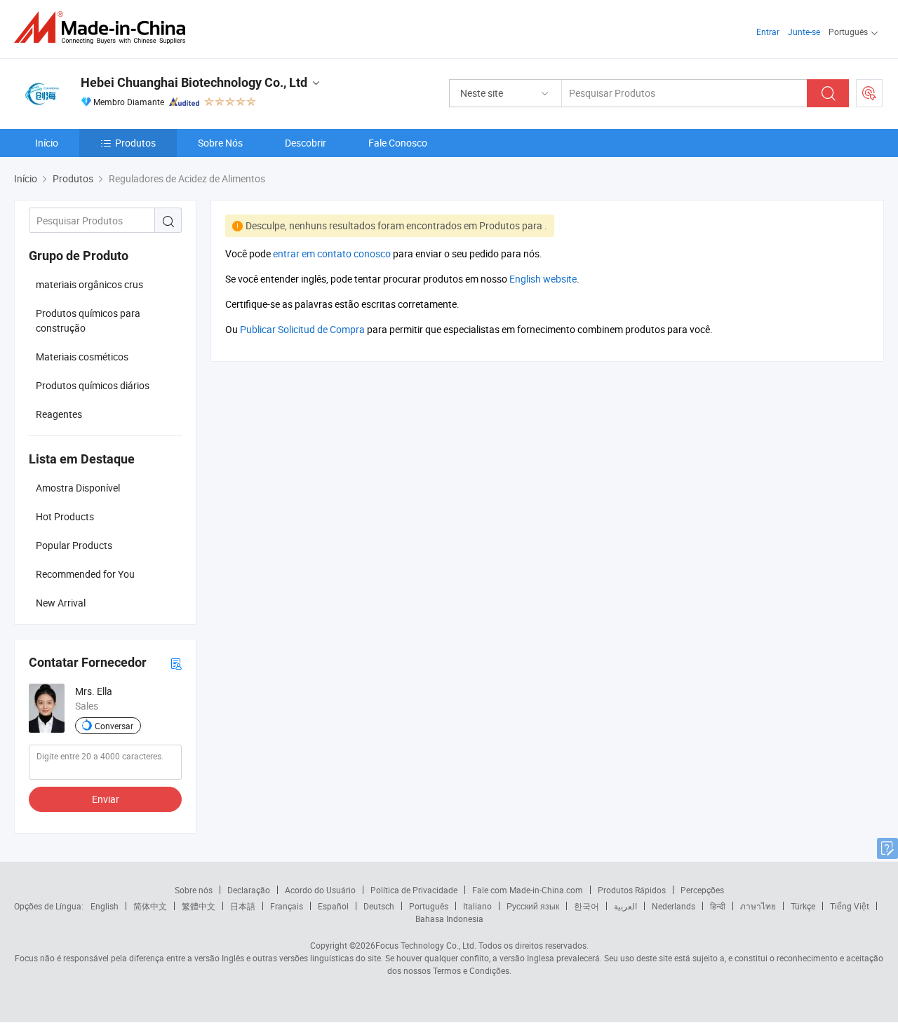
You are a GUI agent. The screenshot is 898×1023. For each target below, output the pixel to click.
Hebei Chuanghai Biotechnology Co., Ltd (194, 82)
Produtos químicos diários (92, 385)
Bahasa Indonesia (449, 918)
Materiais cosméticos (82, 356)
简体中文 (150, 906)
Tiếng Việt (849, 906)
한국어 (586, 906)
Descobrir (305, 142)
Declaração (248, 889)
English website (543, 278)
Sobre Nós (220, 142)
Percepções (702, 889)
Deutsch (378, 906)
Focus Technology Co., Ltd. (425, 945)
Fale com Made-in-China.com (527, 889)
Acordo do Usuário (320, 889)
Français (286, 906)
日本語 (242, 906)
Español (333, 906)
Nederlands (673, 906)
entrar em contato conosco (332, 253)
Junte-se (804, 31)
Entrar (767, 31)
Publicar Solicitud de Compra (302, 329)
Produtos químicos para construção (88, 320)
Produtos (135, 142)
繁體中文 (198, 906)
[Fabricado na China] (104, 27)
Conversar (114, 725)
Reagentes (59, 414)
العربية (625, 906)
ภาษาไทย (758, 906)
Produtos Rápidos (632, 889)
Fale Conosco (397, 142)
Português (428, 906)
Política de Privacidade (413, 889)
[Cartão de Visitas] (176, 662)
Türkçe (803, 906)
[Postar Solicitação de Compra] (869, 93)
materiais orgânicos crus (89, 284)
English (105, 906)
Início (46, 142)
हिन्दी (717, 906)
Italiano (477, 906)
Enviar (105, 799)
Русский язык (533, 906)
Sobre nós (194, 889)
